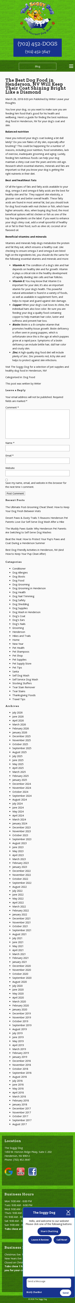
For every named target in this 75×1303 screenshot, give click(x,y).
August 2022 (19, 886)
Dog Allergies (20, 572)
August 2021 (19, 934)
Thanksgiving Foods (24, 695)
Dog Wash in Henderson (26, 612)
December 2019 (21, 1013)
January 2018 (19, 1104)
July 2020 (17, 985)
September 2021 (21, 930)
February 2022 (20, 910)
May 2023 (18, 851)
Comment (12, 407)
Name (9, 443)
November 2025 (21, 740)
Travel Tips (18, 699)
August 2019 (19, 1029)
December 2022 (21, 870)
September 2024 (21, 795)
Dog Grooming (21, 584)
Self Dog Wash (20, 675)
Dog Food (29, 377)
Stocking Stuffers (22, 683)
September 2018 (21, 1072)
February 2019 (20, 1053)
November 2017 (21, 1112)
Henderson (18, 632)
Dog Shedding (20, 604)
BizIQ (29, 1292)
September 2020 (21, 977)
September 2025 (21, 748)
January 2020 (19, 1009)
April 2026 (18, 720)
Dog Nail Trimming (23, 596)
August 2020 (19, 981)
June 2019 (18, 1037)
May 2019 (18, 1041)
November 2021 (21, 922)
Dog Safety (18, 600)
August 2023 (19, 843)
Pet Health (18, 647)
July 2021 (17, 938)
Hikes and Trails (21, 635)
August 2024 (19, 799)
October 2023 (20, 835)
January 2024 (19, 823)
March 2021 (19, 954)
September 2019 (21, 1025)
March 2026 (19, 724)
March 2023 (19, 859)
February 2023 (20, 863)
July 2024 (17, 803)
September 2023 (21, 839)
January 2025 (19, 779)
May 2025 (18, 764)
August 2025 (19, 752)
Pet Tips (17, 667)
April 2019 (18, 1045)
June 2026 (18, 716)
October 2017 (20, 1116)
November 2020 (21, 969)
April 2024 (18, 815)
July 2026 (17, 712)
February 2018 (20, 1100)
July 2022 (17, 890)
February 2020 (20, 1005)
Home (16, 639)
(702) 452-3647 (37, 51)
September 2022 (21, 882)
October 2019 (20, 1021)
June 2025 (18, 760)
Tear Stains (18, 691)
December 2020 (21, 965)
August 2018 (19, 1076)
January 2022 (19, 914)
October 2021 (20, 926)
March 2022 (19, 906)
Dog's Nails (18, 624)
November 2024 (21, 787)
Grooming (18, 628)
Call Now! (62, 1239)
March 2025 (19, 771)
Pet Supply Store (21, 663)
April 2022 (18, 902)
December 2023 (21, 827)
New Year (17, 643)
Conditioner (19, 568)
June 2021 (18, 942)
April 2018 (18, 1092)
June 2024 (18, 807)
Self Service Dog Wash (25, 679)
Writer (52, 99)
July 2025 (17, 756)
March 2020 (19, 1001)
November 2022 (21, 874)
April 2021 (18, 950)
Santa (15, 671)
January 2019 (19, 1056)
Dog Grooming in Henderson (29, 588)
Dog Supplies (20, 608)
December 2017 (21, 1108)
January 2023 (19, 866)
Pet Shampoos (20, 651)
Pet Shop (17, 655)
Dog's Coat (18, 616)
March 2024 (19, 819)
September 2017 (21, 1120)
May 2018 (18, 1088)
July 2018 (17, 1080)
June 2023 (18, 847)
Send (66, 1292)
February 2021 (20, 958)
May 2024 (18, 811)
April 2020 (18, 997)
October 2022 (20, 878)
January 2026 (19, 732)
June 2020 (18, 989)
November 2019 (21, 1017)
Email (9, 455)
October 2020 (20, 973)
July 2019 (17, 1033)
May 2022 (18, 898)
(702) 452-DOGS (37, 43)
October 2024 (20, 791)
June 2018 (18, 1084)
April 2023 (18, 855)
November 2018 (21, 1064)
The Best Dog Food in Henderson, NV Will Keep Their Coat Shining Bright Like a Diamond (35, 86)
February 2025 (20, 775)
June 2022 (18, 894)
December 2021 (21, 918)
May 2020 (18, 993)
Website (10, 468)
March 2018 (19, 1096)
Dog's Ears (18, 620)
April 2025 (18, 768)
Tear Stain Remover (23, 687)
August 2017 (19, 1124)
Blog (37, 66)
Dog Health (19, 592)
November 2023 (21, 831)
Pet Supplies (19, 659)
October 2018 (20, 1068)
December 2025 (21, 736)
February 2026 (20, 728)
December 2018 (21, 1060)
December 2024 (21, 783)
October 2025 (20, 744)
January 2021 (19, 961)
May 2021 (18, 946)
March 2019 (19, 1049)
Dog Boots (18, 576)
